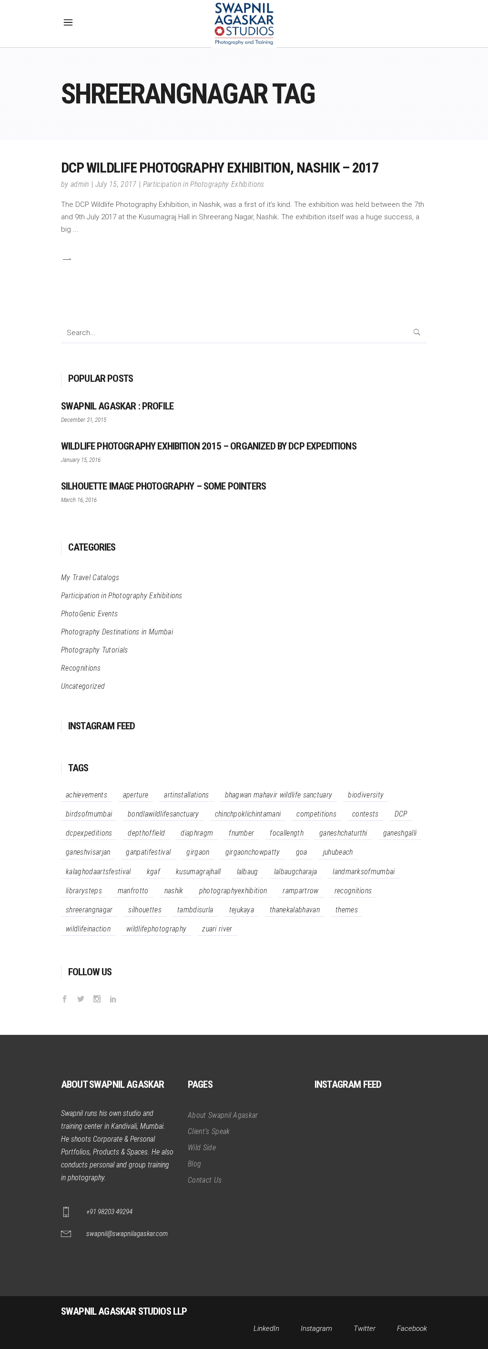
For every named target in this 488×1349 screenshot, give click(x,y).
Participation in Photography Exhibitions (203, 184)
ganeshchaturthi (343, 833)
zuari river (217, 928)
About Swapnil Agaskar (223, 1115)
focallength (287, 833)
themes (347, 909)
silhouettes (145, 909)
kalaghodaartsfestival (98, 871)
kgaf (153, 871)
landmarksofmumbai (364, 871)
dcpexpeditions (89, 833)
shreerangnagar (89, 909)
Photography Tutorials (94, 649)
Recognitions (81, 668)
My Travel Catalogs (90, 577)
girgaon (197, 852)
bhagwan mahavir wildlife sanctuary (279, 794)
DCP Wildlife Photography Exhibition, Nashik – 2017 (219, 167)
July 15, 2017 (116, 184)
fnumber (241, 833)
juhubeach (338, 852)
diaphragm (197, 833)
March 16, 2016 (79, 499)
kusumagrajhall (198, 871)
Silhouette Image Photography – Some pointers (163, 486)
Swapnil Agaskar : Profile (117, 406)
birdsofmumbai (89, 813)
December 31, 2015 (83, 419)
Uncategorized (83, 686)
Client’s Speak (209, 1131)
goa (301, 852)
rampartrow (300, 890)
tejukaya (241, 909)
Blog (194, 1163)
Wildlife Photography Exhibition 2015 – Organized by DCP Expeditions (208, 446)
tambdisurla (195, 909)
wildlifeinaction (88, 928)
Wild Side (202, 1147)
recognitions (353, 890)
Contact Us (205, 1180)
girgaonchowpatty (252, 852)
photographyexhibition (233, 890)
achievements (86, 794)
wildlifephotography (156, 928)
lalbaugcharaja (295, 871)
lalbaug (247, 871)
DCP (401, 813)
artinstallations (186, 794)
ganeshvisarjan (88, 852)
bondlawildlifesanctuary (163, 813)
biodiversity (366, 794)
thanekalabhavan (295, 909)
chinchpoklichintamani (248, 813)
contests (365, 813)
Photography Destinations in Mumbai (117, 631)
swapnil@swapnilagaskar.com (127, 1233)
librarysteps (84, 890)
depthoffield (146, 833)
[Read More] (66, 258)
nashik (173, 890)
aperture (136, 794)
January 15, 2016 (81, 459)
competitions (316, 813)
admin (80, 184)
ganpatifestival (148, 852)
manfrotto (133, 890)
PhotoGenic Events (89, 613)
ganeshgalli (400, 833)
